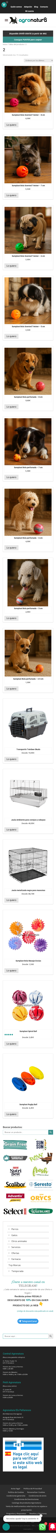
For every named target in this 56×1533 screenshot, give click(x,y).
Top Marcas (14, 1265)
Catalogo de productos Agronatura (26, 1503)
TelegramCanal (29, 1321)
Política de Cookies (16, 1492)
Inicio (5, 44)
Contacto (44, 7)
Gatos (14, 1235)
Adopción (28, 7)
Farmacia (16, 1259)
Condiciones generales (16, 1496)
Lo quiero (11, 124)
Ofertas (15, 1253)
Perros (14, 1229)
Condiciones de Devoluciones (26, 1499)
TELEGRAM (27, 1285)
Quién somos (16, 7)
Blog (36, 7)
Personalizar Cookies (36, 1492)
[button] (6, 1527)
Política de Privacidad (33, 1488)
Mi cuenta (29, 11)
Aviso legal (15, 1488)
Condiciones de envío (37, 1496)
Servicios (15, 1247)
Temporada (17, 1271)
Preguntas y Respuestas (16, 1513)
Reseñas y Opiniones (38, 1513)
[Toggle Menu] (6, 20)
